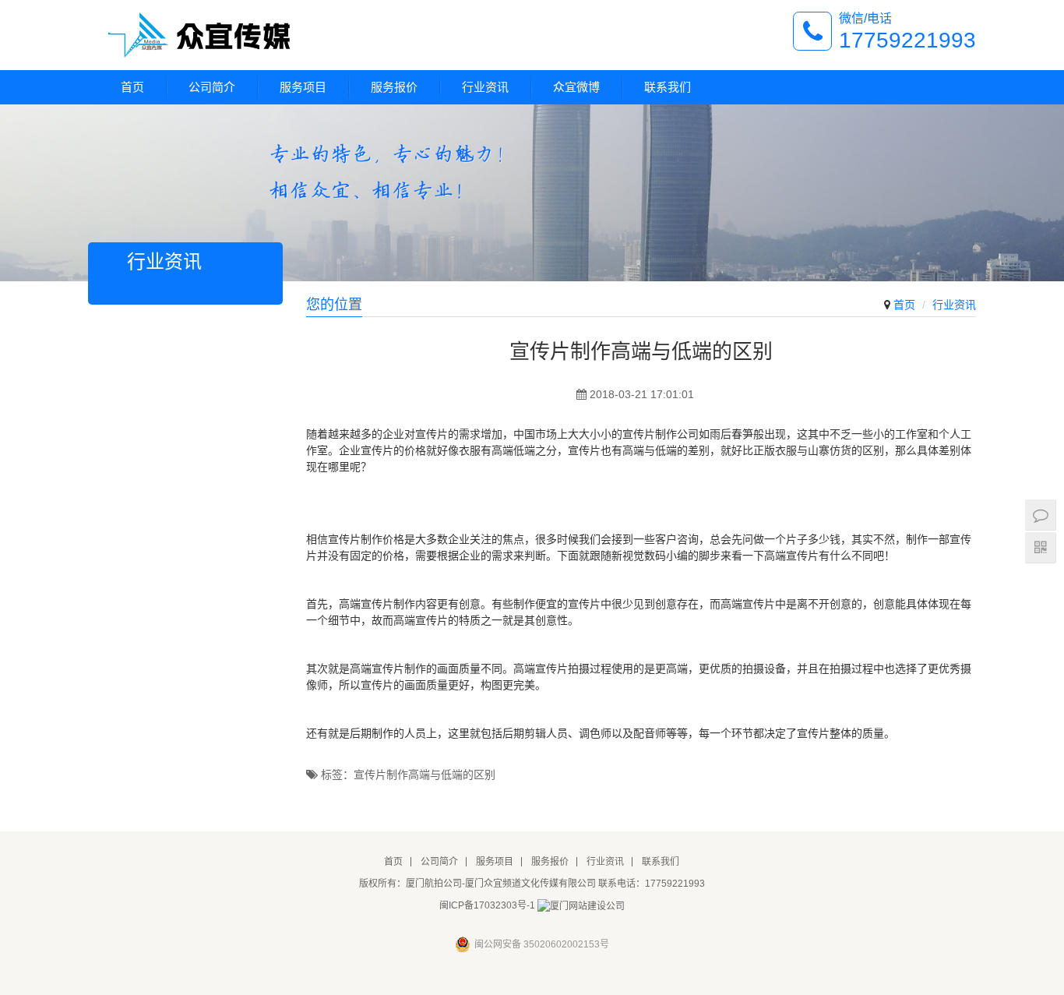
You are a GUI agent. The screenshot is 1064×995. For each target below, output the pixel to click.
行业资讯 (485, 87)
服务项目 (303, 87)
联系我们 (667, 87)
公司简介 (211, 87)
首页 (132, 87)
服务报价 (394, 87)
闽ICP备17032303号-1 (487, 905)
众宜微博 (576, 87)
